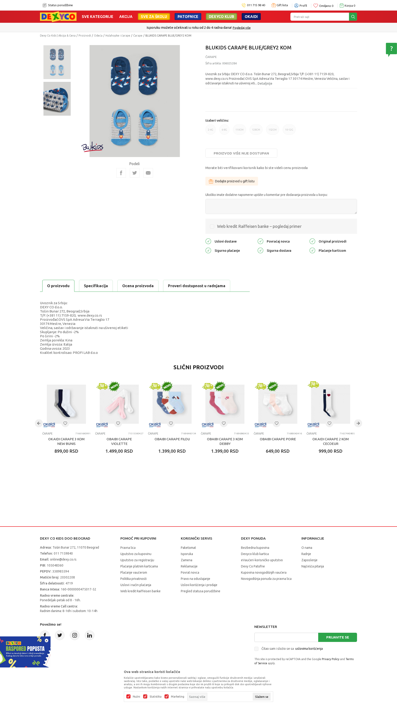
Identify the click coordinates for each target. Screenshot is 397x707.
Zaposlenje (309, 560)
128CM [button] (256, 131)
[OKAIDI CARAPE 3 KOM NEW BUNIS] (66, 404)
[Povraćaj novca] (260, 241)
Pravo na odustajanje (195, 579)
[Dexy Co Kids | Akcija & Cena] (58, 16)
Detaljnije (265, 83)
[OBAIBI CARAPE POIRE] (277, 404)
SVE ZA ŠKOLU (154, 16)
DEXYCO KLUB (221, 16)
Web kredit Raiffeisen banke (140, 591)
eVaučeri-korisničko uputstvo (262, 560)
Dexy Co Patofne (253, 566)
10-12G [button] (289, 131)
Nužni (136, 696)
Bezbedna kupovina (255, 548)
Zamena (186, 560)
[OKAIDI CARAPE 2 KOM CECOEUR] (330, 404)
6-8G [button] (224, 131)
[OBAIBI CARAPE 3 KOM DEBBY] (224, 404)
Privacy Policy (330, 659)
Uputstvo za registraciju (137, 560)
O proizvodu (58, 285)
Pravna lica (128, 548)
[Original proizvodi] (312, 241)
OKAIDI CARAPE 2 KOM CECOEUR (330, 441)
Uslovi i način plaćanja (135, 585)
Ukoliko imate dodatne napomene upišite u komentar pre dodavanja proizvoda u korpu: (266, 195)
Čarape (137, 35)
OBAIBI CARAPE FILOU (172, 439)
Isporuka (187, 554)
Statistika (156, 696)
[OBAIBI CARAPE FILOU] (172, 404)
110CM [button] (239, 131)
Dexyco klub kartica (255, 554)
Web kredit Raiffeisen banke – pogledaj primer (259, 226)
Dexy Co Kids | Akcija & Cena (58, 35)
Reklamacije (189, 566)
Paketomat (188, 548)
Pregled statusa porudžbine (200, 591)
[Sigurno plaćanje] (208, 250)
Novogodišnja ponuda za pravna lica (266, 579)
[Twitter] (59, 635)
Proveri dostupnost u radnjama (196, 285)
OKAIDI (251, 16)
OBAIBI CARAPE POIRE (278, 439)
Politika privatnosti (133, 579)
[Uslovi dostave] (208, 241)
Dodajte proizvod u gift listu (235, 181)
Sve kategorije (97, 16)
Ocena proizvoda (138, 285)
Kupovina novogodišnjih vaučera (263, 572)
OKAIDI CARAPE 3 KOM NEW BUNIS (66, 441)
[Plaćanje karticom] (312, 250)
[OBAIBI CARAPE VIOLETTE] (119, 404)
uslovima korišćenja (309, 648)
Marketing (177, 696)
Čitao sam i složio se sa (292, 648)
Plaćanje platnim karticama (139, 566)
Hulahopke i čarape (117, 35)
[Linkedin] (89, 635)
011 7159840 (63, 553)
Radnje (306, 554)
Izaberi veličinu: (217, 120)
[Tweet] (134, 172)
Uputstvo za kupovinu (135, 554)
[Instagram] (74, 635)
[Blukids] (92, 147)
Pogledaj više (242, 27)
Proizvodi (85, 35)
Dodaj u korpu (68, 478)
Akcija (126, 16)
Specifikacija (96, 285)
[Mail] (148, 172)
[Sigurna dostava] (260, 250)
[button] (65, 423)
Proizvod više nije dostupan (241, 153)
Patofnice (188, 16)
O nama (306, 548)
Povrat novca (190, 572)
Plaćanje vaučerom (133, 572)
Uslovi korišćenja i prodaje (199, 585)
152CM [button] (273, 131)
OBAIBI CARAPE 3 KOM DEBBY (225, 441)
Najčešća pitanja (312, 566)
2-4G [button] (210, 131)
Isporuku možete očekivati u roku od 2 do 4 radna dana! (189, 27)
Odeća (98, 35)
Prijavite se (337, 637)
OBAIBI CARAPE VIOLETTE (119, 441)
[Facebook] (121, 172)
